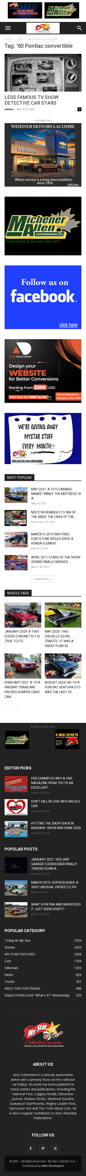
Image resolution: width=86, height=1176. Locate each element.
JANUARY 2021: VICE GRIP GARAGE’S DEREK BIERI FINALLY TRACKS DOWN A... (54, 864)
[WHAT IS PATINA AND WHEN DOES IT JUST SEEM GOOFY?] (16, 909)
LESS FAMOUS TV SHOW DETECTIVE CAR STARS (32, 100)
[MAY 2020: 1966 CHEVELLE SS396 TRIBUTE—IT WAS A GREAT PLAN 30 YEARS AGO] (63, 615)
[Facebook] (30, 1148)
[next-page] (15, 707)
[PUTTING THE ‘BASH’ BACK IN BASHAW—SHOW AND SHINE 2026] (16, 829)
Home (9, 39)
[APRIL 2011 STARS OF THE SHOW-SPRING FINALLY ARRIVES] (16, 562)
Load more (41, 579)
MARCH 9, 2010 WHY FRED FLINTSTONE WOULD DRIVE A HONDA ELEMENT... (52, 538)
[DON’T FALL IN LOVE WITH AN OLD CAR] (16, 807)
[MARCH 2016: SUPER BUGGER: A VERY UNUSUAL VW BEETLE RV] (16, 887)
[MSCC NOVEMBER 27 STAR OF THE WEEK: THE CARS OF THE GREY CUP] (16, 518)
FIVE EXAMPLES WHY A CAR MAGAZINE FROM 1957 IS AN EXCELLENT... (52, 783)
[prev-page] (7, 707)
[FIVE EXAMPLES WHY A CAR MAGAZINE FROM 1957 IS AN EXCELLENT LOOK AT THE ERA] (16, 784)
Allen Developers (53, 1166)
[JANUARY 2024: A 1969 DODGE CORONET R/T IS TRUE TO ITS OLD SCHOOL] (23, 615)
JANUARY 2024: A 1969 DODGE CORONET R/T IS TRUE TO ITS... (22, 636)
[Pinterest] (43, 1148)
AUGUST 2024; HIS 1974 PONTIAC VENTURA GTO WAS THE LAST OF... (62, 687)
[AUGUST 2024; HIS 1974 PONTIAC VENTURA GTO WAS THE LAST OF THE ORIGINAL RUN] (63, 666)
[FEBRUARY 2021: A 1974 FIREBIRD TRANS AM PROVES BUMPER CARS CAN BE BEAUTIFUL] (23, 666)
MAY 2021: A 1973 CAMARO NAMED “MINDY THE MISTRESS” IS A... (56, 493)
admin (9, 109)
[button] (7, 28)
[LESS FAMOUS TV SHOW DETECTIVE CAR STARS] (43, 73)
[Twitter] (55, 1148)
